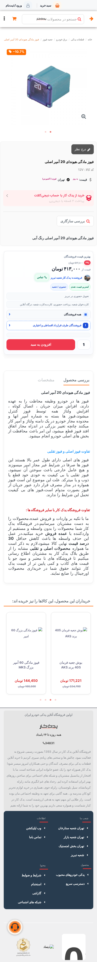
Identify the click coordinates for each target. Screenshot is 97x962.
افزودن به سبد (41, 344)
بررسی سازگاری (72, 221)
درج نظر (81, 149)
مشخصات (46, 379)
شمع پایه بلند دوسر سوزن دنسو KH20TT (26, 667)
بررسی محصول (76, 379)
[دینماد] (48, 947)
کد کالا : (89, 169)
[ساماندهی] (23, 947)
